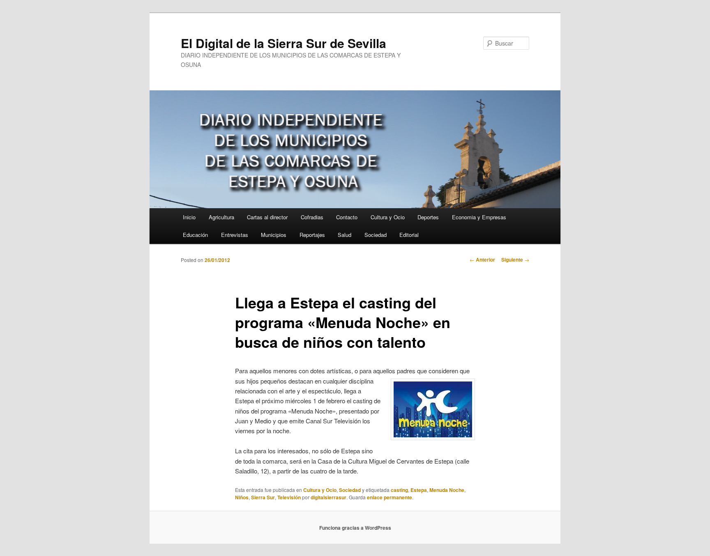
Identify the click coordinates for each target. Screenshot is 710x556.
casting (399, 490)
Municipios (273, 235)
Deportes (428, 217)
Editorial (409, 235)
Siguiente (515, 259)
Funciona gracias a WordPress (355, 527)
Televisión (289, 497)
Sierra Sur (263, 497)
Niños (242, 497)
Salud (344, 235)
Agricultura (221, 217)
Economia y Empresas (479, 217)
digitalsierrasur (328, 497)
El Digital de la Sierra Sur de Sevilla (283, 43)
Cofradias (312, 217)
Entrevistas (234, 235)
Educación (195, 235)
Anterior (482, 259)
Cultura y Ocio (388, 217)
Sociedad (375, 235)
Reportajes (312, 235)
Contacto (346, 217)
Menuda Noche (446, 490)
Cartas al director (267, 217)
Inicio (189, 217)
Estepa (418, 490)
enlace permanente (389, 497)
